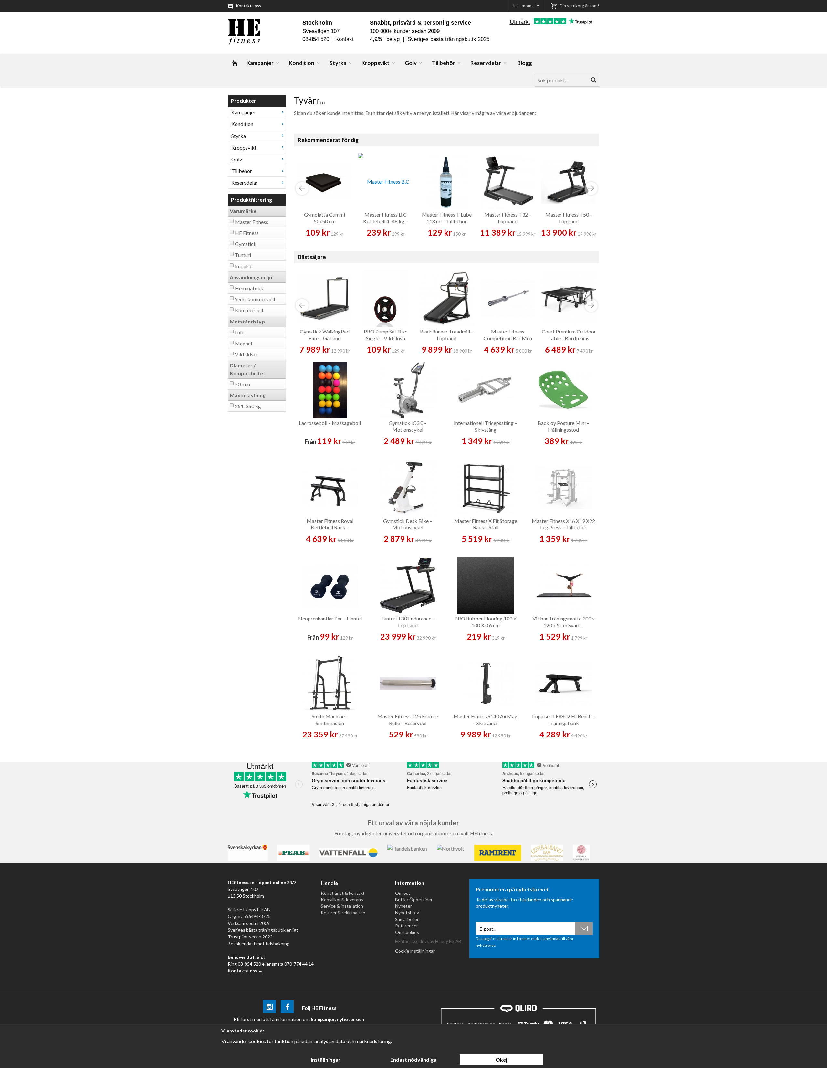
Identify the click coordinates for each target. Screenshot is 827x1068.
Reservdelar (485, 62)
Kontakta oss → (245, 970)
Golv (411, 62)
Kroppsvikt (375, 62)
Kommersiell (249, 310)
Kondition (301, 62)
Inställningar (325, 1059)
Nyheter (403, 906)
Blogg (524, 62)
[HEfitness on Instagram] (269, 1008)
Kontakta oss (248, 5)
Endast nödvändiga (413, 1059)
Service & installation (342, 906)
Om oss (403, 893)
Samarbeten (407, 919)
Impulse (243, 266)
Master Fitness (251, 222)
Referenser (406, 925)
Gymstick (245, 244)
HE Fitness (247, 233)
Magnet (244, 343)
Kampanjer (260, 62)
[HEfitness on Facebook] (287, 1008)
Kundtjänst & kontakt (343, 893)
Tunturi (243, 255)
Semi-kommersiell (255, 299)
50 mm (242, 384)
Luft (239, 332)
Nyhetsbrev (407, 912)
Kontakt (344, 39)
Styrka (338, 62)
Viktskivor (246, 354)
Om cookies (407, 932)
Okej (501, 1059)
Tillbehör (443, 62)
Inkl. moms (523, 5)
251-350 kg (248, 406)
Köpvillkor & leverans (342, 899)
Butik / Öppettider (414, 899)
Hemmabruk (249, 288)
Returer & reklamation (343, 912)
